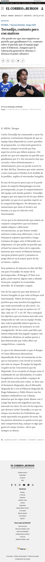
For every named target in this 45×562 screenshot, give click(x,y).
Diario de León (22, 526)
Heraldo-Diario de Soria (22, 534)
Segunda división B (10, 440)
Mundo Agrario (22, 513)
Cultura (22, 503)
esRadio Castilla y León (22, 539)
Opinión (22, 518)
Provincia (22, 495)
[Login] (42, 8)
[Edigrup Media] (22, 548)
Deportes (5, 21)
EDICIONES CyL (38, 1)
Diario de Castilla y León (22, 529)
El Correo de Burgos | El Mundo (12, 107)
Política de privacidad (20, 556)
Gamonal (18, 3)
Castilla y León (22, 500)
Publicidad (22, 475)
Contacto (22, 478)
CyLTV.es (22, 537)
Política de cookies (33, 556)
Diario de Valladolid (22, 531)
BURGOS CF (19, 16)
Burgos (4, 16)
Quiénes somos (22, 472)
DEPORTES (28, 16)
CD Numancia (32, 440)
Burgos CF (40, 440)
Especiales (22, 505)
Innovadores (22, 516)
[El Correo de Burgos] (22, 8)
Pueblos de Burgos (27, 3)
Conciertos (38, 3)
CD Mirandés (22, 440)
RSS (22, 480)
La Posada (22, 510)
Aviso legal (9, 556)
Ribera (11, 16)
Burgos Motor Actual (22, 508)
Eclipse (12, 3)
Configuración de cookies (22, 559)
